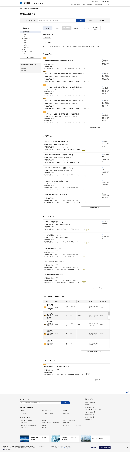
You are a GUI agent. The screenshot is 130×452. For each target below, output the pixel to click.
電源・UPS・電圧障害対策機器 (28, 425)
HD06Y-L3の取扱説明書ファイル (52, 248)
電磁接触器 (27, 42)
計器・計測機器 (25, 422)
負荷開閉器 (27, 38)
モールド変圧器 (28, 51)
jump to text (90, 1)
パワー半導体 (24, 427)
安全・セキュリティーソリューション (72, 425)
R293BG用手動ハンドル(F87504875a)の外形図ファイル (50, 316)
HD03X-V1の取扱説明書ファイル (53, 222)
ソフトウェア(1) (95, 46)
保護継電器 (27, 45)
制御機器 (44, 420)
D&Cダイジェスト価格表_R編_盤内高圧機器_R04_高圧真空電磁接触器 (63, 73)
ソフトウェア (105, 28)
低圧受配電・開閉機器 (26, 420)
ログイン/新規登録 (75, 4)
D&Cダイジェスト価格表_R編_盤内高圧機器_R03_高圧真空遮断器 (62, 87)
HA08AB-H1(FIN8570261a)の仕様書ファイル (56, 141)
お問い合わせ (95, 1)
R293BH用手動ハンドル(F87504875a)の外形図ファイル (50, 307)
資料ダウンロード (38, 3)
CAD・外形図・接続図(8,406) (81, 46)
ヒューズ (26, 36)
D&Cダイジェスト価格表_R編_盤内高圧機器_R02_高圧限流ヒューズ (62, 100)
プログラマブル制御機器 (69, 420)
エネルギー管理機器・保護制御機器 (50, 422)
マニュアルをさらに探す (95, 288)
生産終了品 (25, 70)
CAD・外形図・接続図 (95, 28)
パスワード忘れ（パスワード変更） (93, 409)
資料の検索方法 (98, 4)
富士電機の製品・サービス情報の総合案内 (34, 438)
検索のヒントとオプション (95, 20)
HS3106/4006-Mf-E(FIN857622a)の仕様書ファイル (57, 154)
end (109, 317)
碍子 (25, 49)
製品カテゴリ (26, 28)
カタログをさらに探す (95, 127)
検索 (106, 5)
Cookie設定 (93, 447)
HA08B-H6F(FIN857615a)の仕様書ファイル (55, 194)
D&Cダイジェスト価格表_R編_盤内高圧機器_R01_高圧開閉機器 (61, 114)
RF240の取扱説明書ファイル (51, 235)
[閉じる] (127, 447)
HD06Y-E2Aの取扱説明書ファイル (53, 261)
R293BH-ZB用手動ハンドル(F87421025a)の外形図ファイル (50, 333)
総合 (25, 53)
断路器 (25, 34)
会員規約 (87, 404)
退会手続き (87, 419)
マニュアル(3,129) (67, 46)
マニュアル (86, 28)
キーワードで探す (31, 20)
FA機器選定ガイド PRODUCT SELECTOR (65, 438)
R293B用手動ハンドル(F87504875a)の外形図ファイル (50, 323)
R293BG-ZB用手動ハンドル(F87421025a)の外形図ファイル (50, 343)
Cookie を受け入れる (105, 447)
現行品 (24, 68)
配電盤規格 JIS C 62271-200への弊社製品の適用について (59, 60)
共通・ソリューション (47, 427)
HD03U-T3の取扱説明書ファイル (53, 274)
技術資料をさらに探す (95, 207)
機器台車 (26, 47)
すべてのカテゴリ (31, 57)
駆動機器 (44, 425)
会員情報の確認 (88, 414)
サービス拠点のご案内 (95, 438)
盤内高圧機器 (26, 32)
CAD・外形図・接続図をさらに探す (95, 351)
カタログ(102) (47, 46)
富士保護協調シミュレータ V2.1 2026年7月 (55, 366)
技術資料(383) (57, 46)
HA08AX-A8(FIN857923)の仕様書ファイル (55, 181)
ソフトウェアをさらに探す (95, 380)
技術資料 (76, 28)
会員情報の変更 (88, 417)
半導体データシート (47, 410)
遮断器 (25, 40)
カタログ (57, 28)
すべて (47, 28)
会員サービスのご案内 (87, 4)
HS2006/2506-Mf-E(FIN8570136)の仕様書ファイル (57, 168)
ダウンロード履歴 (89, 412)
